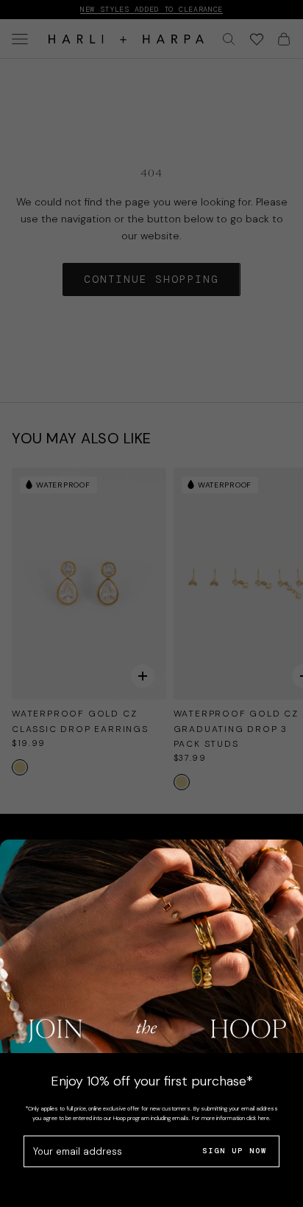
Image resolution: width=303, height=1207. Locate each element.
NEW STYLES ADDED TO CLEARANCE (151, 9)
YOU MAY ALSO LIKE (82, 438)
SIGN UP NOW (234, 1150)
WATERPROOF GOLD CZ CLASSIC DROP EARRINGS (80, 721)
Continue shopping (151, 279)
